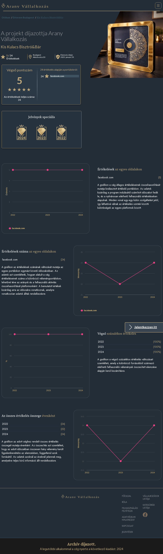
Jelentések (127, 531)
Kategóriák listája (149, 506)
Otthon (6, 18)
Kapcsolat (127, 525)
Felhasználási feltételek (130, 510)
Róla (124, 502)
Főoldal (126, 496)
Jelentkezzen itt (145, 327)
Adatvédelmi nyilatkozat (128, 518)
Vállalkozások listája (151, 497)
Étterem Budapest (23, 18)
